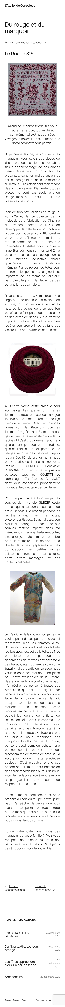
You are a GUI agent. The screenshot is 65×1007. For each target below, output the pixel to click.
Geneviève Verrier (23, 42)
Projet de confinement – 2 (45, 888)
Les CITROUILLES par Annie (17, 934)
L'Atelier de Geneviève (20, 5)
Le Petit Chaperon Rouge (15, 888)
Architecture (14, 977)
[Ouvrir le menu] (58, 6)
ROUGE (42, 42)
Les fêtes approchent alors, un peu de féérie (20, 963)
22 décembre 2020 (54, 963)
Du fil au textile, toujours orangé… (22, 948)
